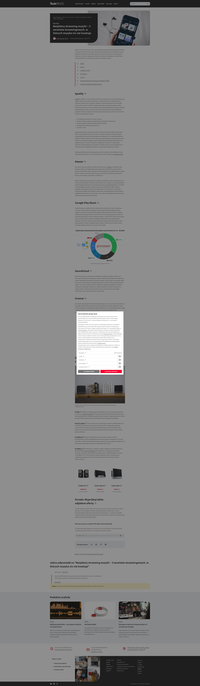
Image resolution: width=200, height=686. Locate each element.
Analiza (80, 356)
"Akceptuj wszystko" (108, 333)
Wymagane (81, 352)
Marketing (81, 360)
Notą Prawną (88, 348)
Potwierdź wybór (89, 371)
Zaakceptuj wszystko (111, 371)
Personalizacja (82, 363)
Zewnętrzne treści (83, 367)
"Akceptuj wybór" (101, 343)
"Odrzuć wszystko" (82, 330)
